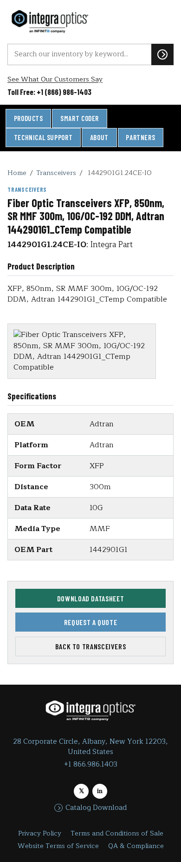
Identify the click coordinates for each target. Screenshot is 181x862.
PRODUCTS (28, 118)
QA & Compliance (136, 846)
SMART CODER (79, 118)
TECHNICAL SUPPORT (43, 137)
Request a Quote (90, 622)
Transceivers (56, 172)
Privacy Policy (39, 833)
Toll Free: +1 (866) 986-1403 (49, 91)
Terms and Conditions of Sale (117, 833)
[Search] (162, 54)
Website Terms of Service (58, 846)
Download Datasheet (90, 598)
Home (16, 172)
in (100, 791)
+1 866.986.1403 (90, 764)
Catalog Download (96, 808)
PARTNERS (140, 137)
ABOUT (99, 137)
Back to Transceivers (90, 646)
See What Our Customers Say (55, 79)
